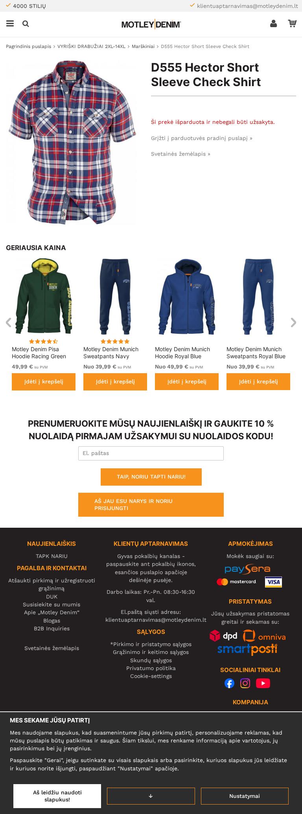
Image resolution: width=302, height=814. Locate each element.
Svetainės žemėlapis (51, 648)
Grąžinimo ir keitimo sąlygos (151, 652)
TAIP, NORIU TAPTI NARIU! (151, 476)
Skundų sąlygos (151, 660)
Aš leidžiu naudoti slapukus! (57, 796)
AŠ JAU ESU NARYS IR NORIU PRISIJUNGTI (133, 504)
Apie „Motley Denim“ (51, 612)
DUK (51, 596)
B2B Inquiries (52, 628)
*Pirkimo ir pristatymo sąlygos (151, 644)
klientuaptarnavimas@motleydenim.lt (247, 6)
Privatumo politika (151, 668)
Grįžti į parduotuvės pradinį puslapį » (201, 138)
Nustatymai (244, 796)
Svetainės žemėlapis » (180, 154)
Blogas (51, 620)
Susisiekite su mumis (51, 604)
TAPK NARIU (52, 556)
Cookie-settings (151, 676)
